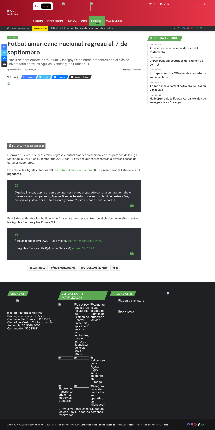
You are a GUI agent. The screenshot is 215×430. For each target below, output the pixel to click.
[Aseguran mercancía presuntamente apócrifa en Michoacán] (98, 395)
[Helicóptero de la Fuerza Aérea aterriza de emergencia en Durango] (98, 370)
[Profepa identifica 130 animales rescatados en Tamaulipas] (66, 361)
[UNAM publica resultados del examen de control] (81, 329)
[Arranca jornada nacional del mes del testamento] (66, 307)
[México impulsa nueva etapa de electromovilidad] (66, 393)
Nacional (38, 21)
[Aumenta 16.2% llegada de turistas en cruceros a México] (98, 312)
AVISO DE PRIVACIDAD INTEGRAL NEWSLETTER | (29, 425)
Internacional (55, 21)
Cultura (71, 21)
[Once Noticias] (17, 13)
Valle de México (113, 21)
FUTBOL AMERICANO (94, 267)
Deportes (96, 21)
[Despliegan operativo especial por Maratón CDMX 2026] (81, 389)
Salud (84, 21)
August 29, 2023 (83, 248)
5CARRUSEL (38, 267)
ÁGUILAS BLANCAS (64, 267)
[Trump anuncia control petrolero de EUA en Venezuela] (81, 361)
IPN (116, 267)
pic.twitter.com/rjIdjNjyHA (85, 241)
